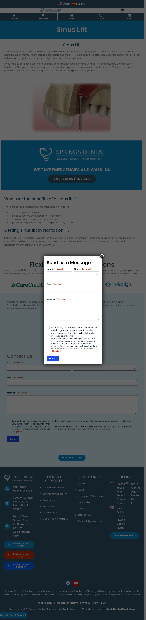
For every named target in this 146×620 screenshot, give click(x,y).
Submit (52, 358)
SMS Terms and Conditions (80, 348)
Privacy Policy (57, 348)
